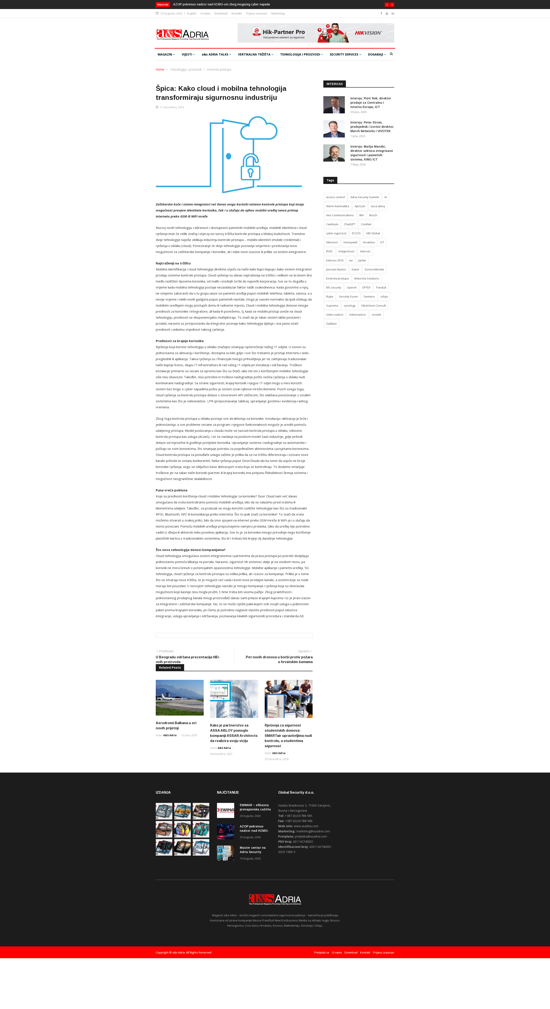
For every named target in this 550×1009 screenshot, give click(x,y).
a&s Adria (170, 735)
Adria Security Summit (364, 197)
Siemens (369, 296)
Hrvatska (369, 242)
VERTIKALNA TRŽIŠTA (254, 54)
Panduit (381, 287)
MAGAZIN (165, 54)
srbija (384, 296)
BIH (361, 215)
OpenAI (351, 287)
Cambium (332, 224)
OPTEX (366, 287)
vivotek (376, 314)
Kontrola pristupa (219, 69)
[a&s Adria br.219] (201, 836)
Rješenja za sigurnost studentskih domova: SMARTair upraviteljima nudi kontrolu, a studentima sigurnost (288, 736)
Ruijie (329, 296)
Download (221, 13)
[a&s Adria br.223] (182, 818)
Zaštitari (331, 324)
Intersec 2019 (334, 260)
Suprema (332, 305)
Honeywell (350, 242)
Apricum (360, 206)
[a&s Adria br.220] (182, 836)
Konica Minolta (374, 269)
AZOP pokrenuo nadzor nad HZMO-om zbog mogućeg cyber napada (221, 4)
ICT (382, 242)
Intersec (365, 251)
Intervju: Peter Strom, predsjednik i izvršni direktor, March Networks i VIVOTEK (372, 127)
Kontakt (237, 13)
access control (335, 197)
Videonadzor (357, 314)
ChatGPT (349, 224)
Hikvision (332, 242)
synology (350, 305)
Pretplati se (321, 952)
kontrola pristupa (337, 278)
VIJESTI (187, 54)
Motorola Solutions (366, 278)
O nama (205, 13)
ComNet (366, 224)
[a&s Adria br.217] (182, 854)
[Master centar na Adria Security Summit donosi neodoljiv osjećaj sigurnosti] (226, 853)
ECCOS (356, 233)
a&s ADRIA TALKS (215, 54)
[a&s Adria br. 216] (201, 854)
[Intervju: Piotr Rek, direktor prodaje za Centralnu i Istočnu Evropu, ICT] (335, 105)
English (191, 13)
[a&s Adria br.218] (164, 854)
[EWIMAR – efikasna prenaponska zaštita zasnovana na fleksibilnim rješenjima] (226, 811)
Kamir (355, 269)
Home (160, 69)
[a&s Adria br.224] (164, 818)
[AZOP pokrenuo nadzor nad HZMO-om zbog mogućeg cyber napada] (226, 832)
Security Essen (348, 296)
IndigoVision (346, 251)
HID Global (373, 233)
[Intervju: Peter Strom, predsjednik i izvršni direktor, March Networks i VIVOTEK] (335, 129)
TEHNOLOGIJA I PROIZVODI (300, 54)
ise (351, 260)
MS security (333, 287)
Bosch (373, 215)
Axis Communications (340, 215)
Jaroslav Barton (336, 269)
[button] (387, 5)
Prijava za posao (256, 13)
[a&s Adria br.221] (164, 836)
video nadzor (335, 314)
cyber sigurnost (336, 233)
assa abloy (378, 206)
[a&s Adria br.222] (201, 818)
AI (385, 197)
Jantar (362, 260)
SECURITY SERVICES (344, 54)
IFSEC (329, 251)
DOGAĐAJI (376, 54)
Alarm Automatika (337, 206)
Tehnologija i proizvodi (186, 69)
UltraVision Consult (373, 305)
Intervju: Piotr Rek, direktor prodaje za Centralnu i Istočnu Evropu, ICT (370, 103)
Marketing (278, 13)
